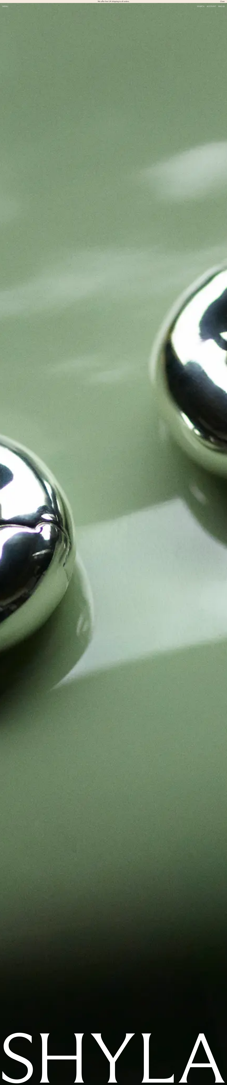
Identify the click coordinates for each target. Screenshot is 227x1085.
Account (211, 6)
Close (222, 1)
